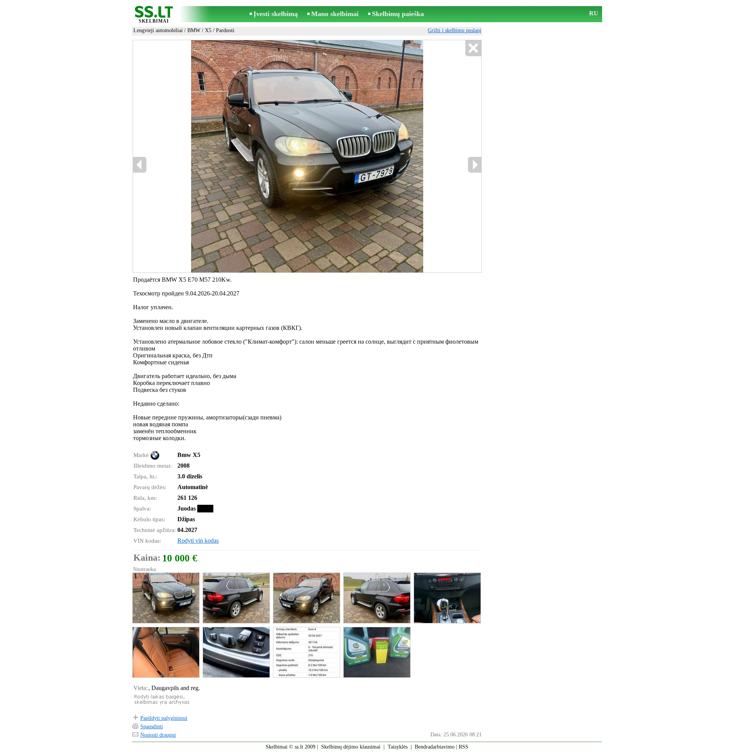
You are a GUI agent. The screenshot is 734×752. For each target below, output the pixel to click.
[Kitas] (329, 157)
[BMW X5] (165, 598)
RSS (463, 747)
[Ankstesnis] (214, 157)
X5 (208, 30)
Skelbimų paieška (398, 14)
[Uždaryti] (473, 48)
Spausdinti (151, 726)
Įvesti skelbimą (275, 14)
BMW (193, 30)
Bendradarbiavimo (435, 747)
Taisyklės (398, 747)
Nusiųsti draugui (158, 735)
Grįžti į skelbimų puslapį (454, 30)
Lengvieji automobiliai (158, 30)
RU (593, 13)
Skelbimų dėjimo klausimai (350, 747)
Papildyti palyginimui (163, 718)
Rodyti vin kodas (198, 540)
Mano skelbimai (335, 14)
